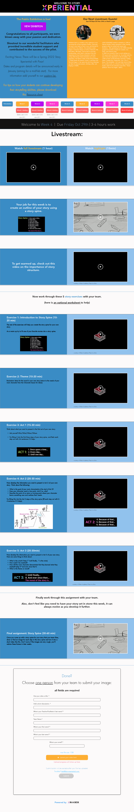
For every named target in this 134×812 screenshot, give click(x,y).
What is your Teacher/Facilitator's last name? (48, 711)
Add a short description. (42, 703)
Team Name (37, 719)
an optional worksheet (67, 302)
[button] (67, 757)
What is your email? (56, 742)
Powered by (61, 802)
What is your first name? (41, 727)
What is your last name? (41, 734)
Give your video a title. (41, 696)
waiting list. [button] (50, 75)
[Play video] (100, 217)
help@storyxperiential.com (70, 771)
